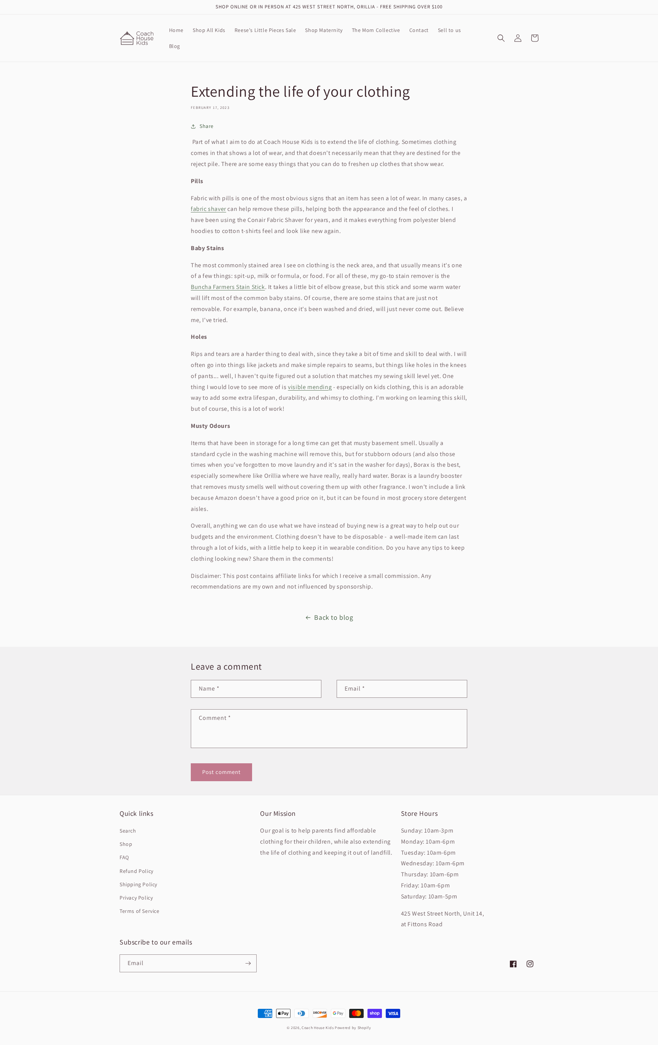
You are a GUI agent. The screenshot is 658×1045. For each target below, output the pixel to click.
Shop (126, 844)
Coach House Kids (318, 1027)
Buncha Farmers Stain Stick (228, 287)
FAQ (124, 857)
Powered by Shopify (353, 1027)
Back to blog (333, 617)
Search (128, 830)
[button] (501, 38)
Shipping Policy (138, 884)
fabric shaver (208, 209)
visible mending (310, 387)
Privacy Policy (136, 897)
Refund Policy (136, 871)
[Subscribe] (248, 963)
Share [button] (207, 126)
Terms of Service (140, 911)
